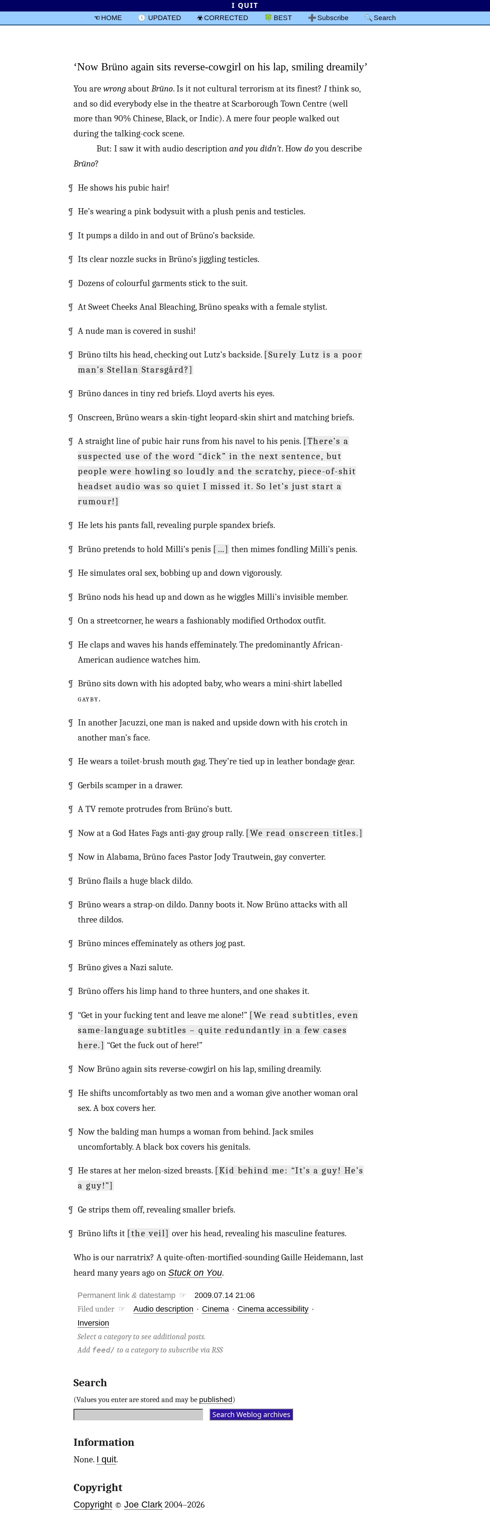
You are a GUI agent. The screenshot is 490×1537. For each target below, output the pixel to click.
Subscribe (333, 18)
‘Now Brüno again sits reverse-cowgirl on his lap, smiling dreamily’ (221, 67)
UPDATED (164, 18)
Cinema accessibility (272, 1308)
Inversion (93, 1322)
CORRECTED (226, 18)
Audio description (163, 1308)
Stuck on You (195, 1272)
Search (385, 18)
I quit (106, 1459)
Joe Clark (143, 1504)
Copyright (93, 1504)
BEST (283, 18)
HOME (111, 18)
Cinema (215, 1308)
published (215, 1399)
